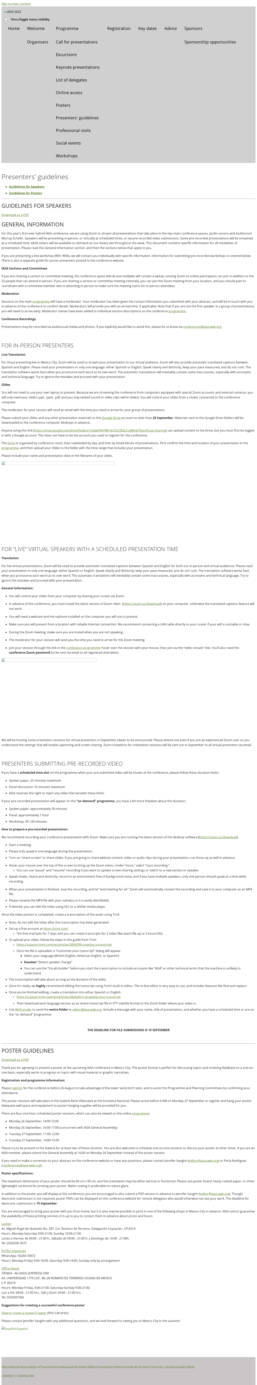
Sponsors (193, 28)
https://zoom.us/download (142, 604)
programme (41, 301)
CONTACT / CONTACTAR (18, 1376)
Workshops (67, 155)
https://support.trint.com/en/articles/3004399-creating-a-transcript (64, 945)
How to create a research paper (24, 1313)
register (17, 1088)
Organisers (37, 42)
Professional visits (73, 130)
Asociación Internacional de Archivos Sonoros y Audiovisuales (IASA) (146, 1367)
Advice (170, 28)
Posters (63, 105)
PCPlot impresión (14, 1251)
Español (22, 1329)
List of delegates (71, 80)
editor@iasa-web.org (87, 1009)
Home (14, 28)
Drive (11, 443)
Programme (67, 28)
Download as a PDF (15, 215)
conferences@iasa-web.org (202, 327)
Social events (68, 143)
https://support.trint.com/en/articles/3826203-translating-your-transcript (69, 997)
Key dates (147, 28)
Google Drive (111, 418)
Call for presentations (77, 42)
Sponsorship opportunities (210, 42)
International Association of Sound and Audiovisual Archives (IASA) (49, 1367)
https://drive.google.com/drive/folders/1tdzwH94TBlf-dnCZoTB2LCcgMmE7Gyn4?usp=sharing (100, 430)
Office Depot (10, 1268)
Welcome (36, 28)
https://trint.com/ (55, 929)
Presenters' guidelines (77, 117)
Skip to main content (16, 4)
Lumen (6, 1224)
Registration (119, 28)
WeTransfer (23, 1009)
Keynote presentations (78, 67)
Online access (69, 92)
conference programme (83, 648)
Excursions (66, 54)
